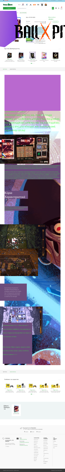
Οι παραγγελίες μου (45, 453)
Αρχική (19, 4)
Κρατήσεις (36, 446)
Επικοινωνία (36, 439)
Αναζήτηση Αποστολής (45, 441)
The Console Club (10, 470)
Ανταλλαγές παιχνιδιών (36, 455)
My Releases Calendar (45, 462)
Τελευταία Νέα (55, 447)
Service (35, 460)
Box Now (35, 458)
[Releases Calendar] (56, 8)
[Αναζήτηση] (53, 8)
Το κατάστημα (55, 443)
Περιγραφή (5, 69)
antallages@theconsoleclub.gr (24, 442)
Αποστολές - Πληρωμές (36, 442)
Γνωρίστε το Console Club (36, 451)
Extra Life (35, 457)
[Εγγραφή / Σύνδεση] (58, 8)
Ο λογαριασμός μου (45, 458)
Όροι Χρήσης (45, 443)
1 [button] (31, 63)
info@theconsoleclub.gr (23, 439)
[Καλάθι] (61, 7)
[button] (61, 9)
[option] (9, 57)
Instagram (39, 431)
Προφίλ (35, 444)
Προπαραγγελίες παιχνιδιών (37, 448)
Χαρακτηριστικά (13, 69)
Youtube (33, 431)
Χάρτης (7, 446)
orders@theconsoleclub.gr (24, 445)
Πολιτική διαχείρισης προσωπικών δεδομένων (45, 448)
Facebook (26, 431)
